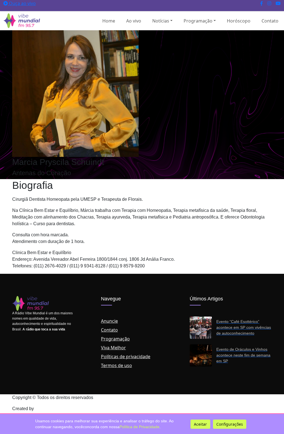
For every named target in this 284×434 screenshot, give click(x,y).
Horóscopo (238, 21)
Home (108, 21)
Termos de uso (116, 365)
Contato (270, 21)
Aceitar (200, 424)
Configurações (229, 424)
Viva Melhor (113, 348)
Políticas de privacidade (125, 356)
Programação (198, 21)
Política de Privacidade (139, 427)
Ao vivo (133, 21)
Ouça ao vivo (22, 3)
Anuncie (109, 321)
